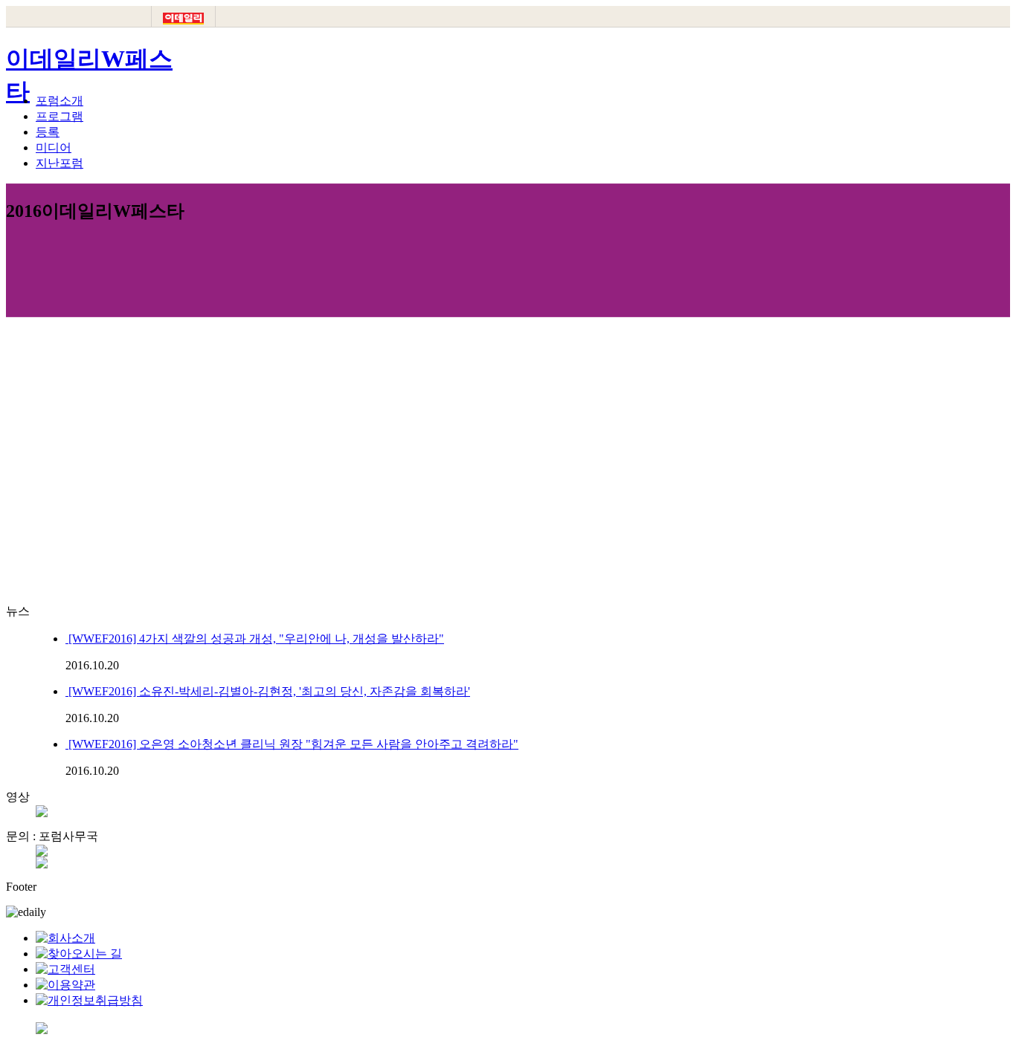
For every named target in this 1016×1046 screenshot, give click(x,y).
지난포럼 (59, 163)
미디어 (53, 147)
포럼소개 (59, 100)
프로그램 (59, 116)
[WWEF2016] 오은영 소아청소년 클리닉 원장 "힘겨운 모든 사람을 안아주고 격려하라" (291, 744)
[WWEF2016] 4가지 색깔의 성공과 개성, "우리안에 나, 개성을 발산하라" (254, 638)
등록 (48, 132)
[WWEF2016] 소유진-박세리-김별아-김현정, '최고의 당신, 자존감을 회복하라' (267, 691)
